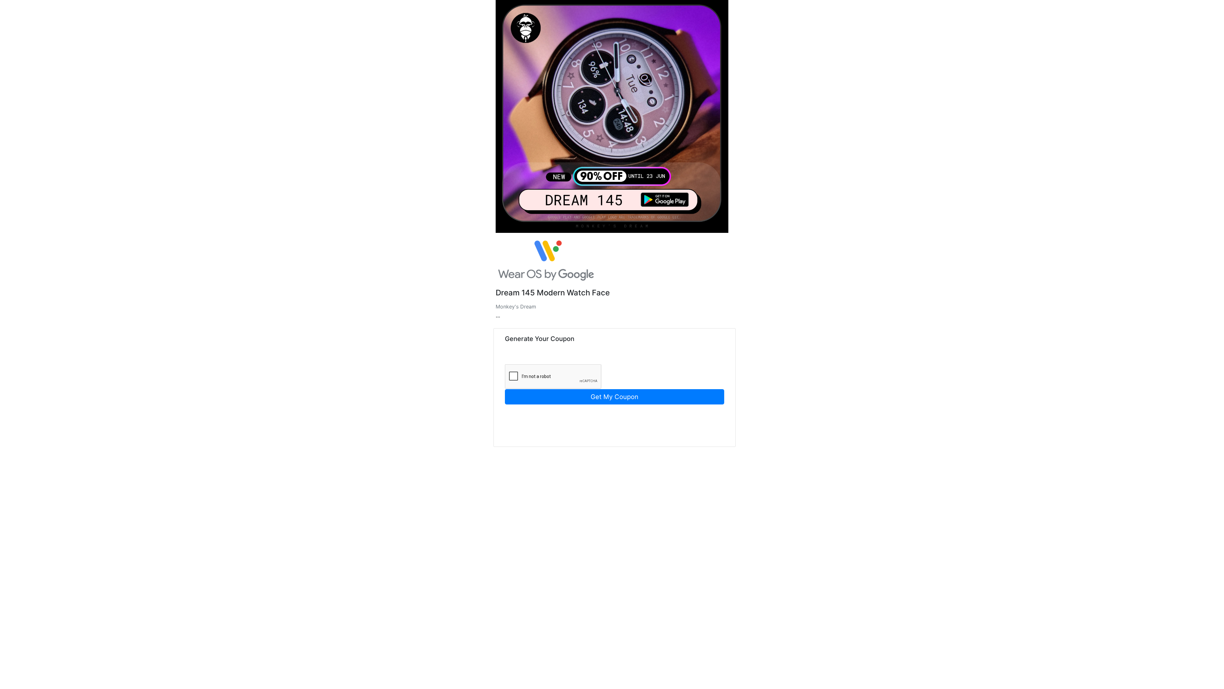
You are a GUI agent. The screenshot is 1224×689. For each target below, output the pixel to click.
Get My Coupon (614, 397)
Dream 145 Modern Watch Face (553, 292)
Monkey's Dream (516, 306)
